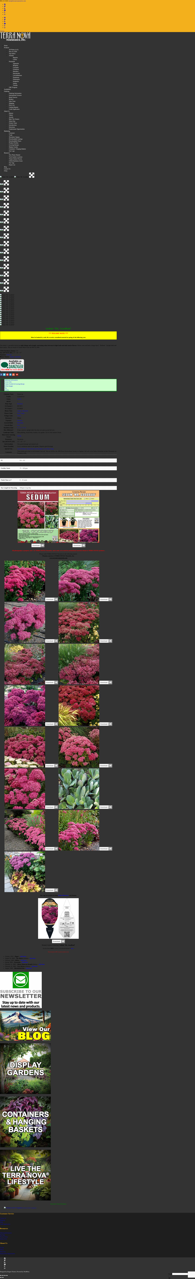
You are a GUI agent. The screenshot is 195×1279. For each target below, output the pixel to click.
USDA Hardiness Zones (16, 161)
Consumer (12, 133)
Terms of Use (3, 1239)
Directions (12, 127)
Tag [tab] (5, 388)
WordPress (26, 1271)
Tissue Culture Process (15, 159)
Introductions (13, 125)
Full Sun (9, 355)
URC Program (13, 87)
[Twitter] (4, 6)
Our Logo (12, 151)
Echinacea (16, 69)
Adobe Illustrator (63, 895)
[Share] (5, 1275)
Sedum (15, 83)
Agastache (16, 63)
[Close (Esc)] (7, 1275)
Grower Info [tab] (8, 382)
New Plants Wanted (14, 155)
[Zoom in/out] (1, 1275)
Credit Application (14, 109)
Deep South (30, 449)
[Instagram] (4, 14)
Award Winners (21, 449)
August (12, 357)
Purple (22, 413)
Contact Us (3, 1218)
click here (23, 956)
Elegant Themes (11, 1271)
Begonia (15, 57)
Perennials (12, 61)
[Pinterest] (4, 12)
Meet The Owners (14, 119)
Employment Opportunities (17, 129)
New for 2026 (13, 51)
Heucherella (16, 73)
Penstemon (16, 77)
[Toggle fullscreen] (3, 1275)
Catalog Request (13, 107)
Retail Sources (13, 97)
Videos (11, 115)
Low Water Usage (48, 449)
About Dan (12, 121)
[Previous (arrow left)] (1, 1277)
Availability (7, 89)
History (11, 113)
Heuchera (15, 71)
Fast (18, 425)
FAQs (5, 171)
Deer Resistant (38, 449)
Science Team (13, 123)
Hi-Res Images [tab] (8, 386)
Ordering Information (15, 93)
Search (170, 1274)
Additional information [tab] (11, 380)
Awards (11, 117)
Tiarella (15, 85)
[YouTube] (5, 10)
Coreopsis (16, 67)
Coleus (15, 59)
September (18, 357)
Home (6, 45)
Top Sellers (12, 53)
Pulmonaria (16, 79)
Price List (12, 105)
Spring (19, 436)
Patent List (12, 165)
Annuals (11, 55)
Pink (18, 413)
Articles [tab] (6, 390)
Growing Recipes (14, 145)
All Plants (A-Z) (13, 49)
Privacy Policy (4, 1237)
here (72, 948)
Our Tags (11, 163)
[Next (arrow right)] (3, 1277)
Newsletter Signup (14, 137)
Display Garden (13, 147)
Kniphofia (16, 81)
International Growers (15, 95)
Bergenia (15, 65)
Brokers (11, 99)
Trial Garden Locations (15, 157)
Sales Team (12, 101)
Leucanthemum (17, 75)
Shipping (11, 103)
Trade (10, 135)
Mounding (20, 423)
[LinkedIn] (4, 8)
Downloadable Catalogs (15, 139)
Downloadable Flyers (15, 141)
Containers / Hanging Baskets (17, 149)
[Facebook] (4, 4)
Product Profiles (13, 143)
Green (19, 416)
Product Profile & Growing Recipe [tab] (14, 384)
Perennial (20, 404)
